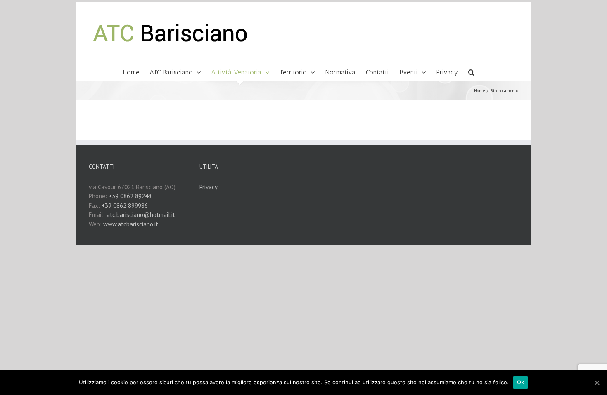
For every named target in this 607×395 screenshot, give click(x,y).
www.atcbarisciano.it (130, 224)
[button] (471, 72)
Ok (520, 382)
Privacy (208, 187)
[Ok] (597, 382)
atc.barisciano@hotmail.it (141, 215)
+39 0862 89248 (130, 196)
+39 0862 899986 (125, 205)
